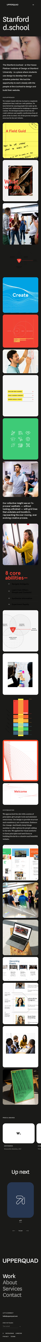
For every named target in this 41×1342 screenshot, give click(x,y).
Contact (12, 1294)
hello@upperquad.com (10, 1316)
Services (12, 1288)
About (10, 1282)
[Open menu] (33, 5)
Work (9, 1276)
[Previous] (13, 1230)
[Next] (27, 1230)
